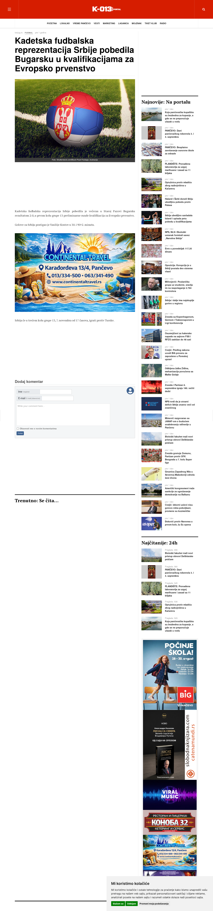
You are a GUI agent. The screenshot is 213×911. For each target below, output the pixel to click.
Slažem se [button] (118, 903)
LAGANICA (123, 23)
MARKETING (109, 23)
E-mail (29, 398)
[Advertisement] (75, 187)
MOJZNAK (137, 23)
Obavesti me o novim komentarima (38, 428)
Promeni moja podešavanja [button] (154, 903)
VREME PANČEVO (82, 23)
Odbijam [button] (131, 903)
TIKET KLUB (151, 23)
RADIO (163, 23)
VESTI (97, 23)
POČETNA (52, 23)
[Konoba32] (170, 822)
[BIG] (170, 674)
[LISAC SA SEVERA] (170, 744)
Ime (23, 391)
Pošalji (20, 433)
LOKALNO (65, 23)
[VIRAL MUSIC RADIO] (170, 794)
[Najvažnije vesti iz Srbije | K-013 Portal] (106, 9)
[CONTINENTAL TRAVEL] (75, 272)
